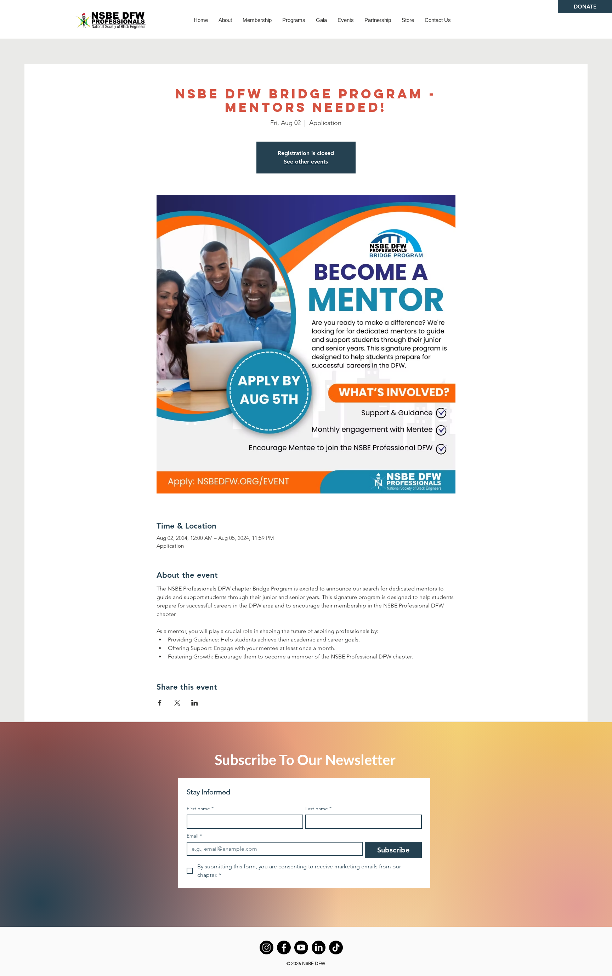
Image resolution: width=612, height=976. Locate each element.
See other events (306, 161)
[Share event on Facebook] (160, 703)
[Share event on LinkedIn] (194, 703)
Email (194, 836)
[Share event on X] (177, 703)
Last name (318, 809)
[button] (225, 20)
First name (200, 809)
